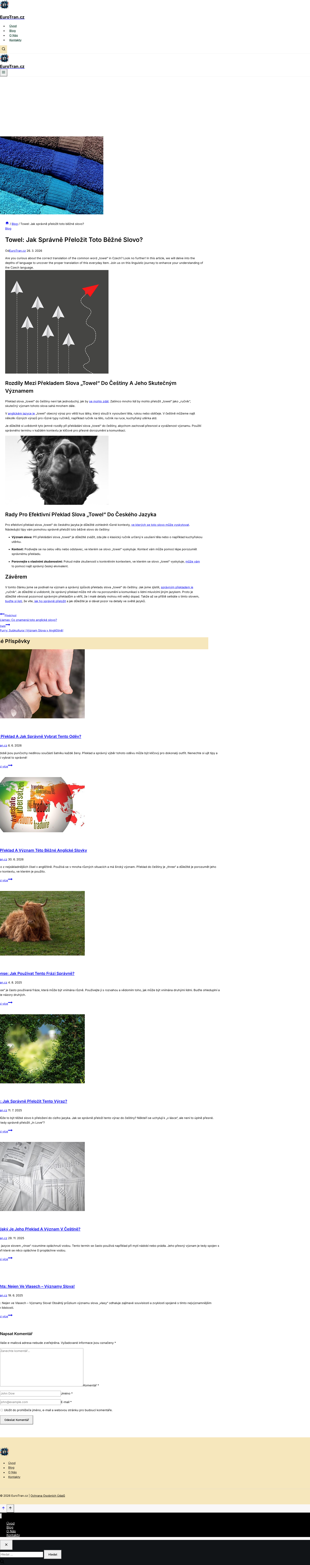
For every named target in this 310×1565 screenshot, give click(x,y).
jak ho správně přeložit (50, 601)
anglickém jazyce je (21, 413)
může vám (193, 561)
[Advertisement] (155, 100)
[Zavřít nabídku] (1, 1516)
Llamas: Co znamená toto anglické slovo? (28, 618)
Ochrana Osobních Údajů (48, 1495)
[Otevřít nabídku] (3, 72)
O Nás (13, 35)
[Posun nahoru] (3, 1508)
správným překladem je (177, 587)
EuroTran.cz (17, 250)
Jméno (67, 1393)
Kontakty (15, 40)
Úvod (13, 26)
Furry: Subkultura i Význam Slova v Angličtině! (31, 628)
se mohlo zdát (99, 401)
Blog (12, 30)
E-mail (66, 1402)
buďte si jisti (13, 601)
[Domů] (7, 224)
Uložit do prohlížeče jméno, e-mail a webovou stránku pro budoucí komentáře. (58, 1410)
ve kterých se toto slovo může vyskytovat (160, 524)
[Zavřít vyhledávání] (6, 1545)
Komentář (91, 1385)
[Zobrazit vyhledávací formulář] (3, 49)
